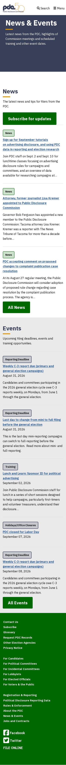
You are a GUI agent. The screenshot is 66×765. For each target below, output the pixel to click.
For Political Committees (20, 663)
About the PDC (13, 710)
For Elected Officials (16, 679)
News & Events (13, 716)
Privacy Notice (12, 648)
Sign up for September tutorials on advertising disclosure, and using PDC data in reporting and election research (31, 144)
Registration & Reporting (20, 695)
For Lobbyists (12, 674)
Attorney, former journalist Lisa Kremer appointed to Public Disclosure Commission (31, 203)
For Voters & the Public (18, 684)
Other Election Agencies (19, 642)
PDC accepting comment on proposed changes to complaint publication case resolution (30, 266)
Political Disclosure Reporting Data (26, 700)
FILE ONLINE (13, 748)
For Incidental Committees (21, 669)
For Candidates (13, 658)
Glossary (9, 632)
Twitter (16, 740)
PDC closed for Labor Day (21, 532)
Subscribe (9, 627)
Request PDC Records (17, 637)
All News (16, 307)
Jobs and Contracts (16, 721)
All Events (17, 602)
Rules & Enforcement (17, 705)
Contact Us (10, 622)
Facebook (17, 733)
